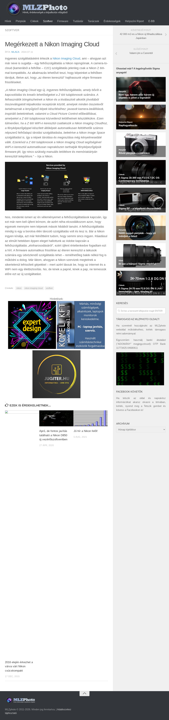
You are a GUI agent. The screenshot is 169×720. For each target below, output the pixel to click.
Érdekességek (112, 21)
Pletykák (21, 21)
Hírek (8, 21)
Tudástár (78, 21)
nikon (19, 288)
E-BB (151, 21)
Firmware (62, 21)
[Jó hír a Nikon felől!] (91, 418)
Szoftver (48, 21)
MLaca (15, 52)
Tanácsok (93, 21)
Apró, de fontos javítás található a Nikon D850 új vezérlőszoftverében (53, 435)
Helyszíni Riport (134, 21)
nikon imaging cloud (34, 288)
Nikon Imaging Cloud (66, 58)
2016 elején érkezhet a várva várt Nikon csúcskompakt (19, 666)
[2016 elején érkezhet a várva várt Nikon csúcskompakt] (22, 534)
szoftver (49, 288)
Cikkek (34, 21)
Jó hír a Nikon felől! (86, 431)
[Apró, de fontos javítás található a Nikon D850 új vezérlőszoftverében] (56, 418)
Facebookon (133, 410)
